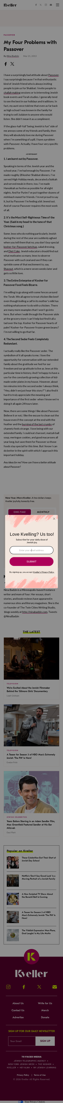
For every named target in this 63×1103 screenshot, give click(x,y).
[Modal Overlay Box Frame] (31, 551)
